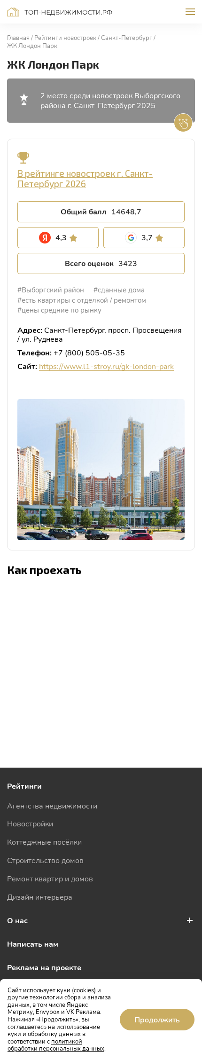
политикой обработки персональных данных (56, 1044)
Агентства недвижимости (52, 805)
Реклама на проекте (44, 967)
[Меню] (190, 11)
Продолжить (157, 1019)
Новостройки (30, 823)
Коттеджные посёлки (44, 841)
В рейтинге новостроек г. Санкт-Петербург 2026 (85, 178)
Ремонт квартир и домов (50, 878)
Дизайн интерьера (39, 896)
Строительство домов (45, 860)
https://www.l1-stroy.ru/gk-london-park (106, 365)
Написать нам (32, 943)
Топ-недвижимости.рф (59, 12)
